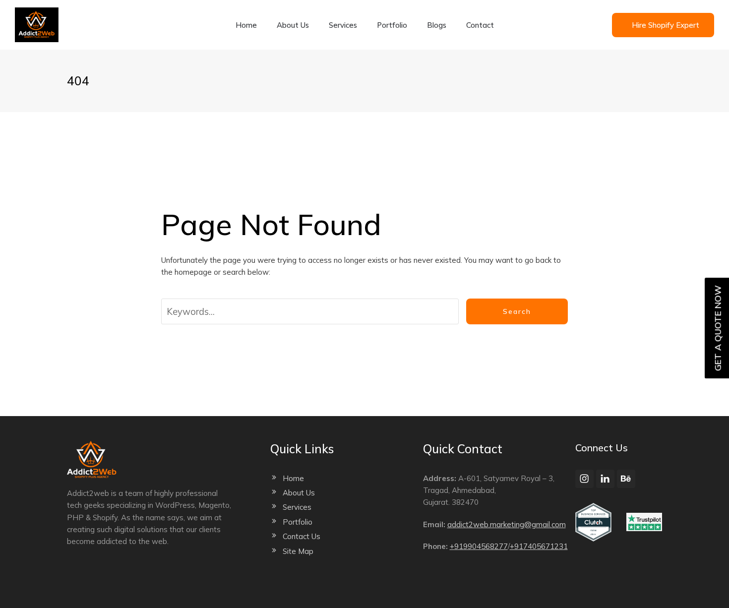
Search (517, 311)
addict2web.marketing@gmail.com (506, 524)
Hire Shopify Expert (665, 25)
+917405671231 (539, 546)
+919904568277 (479, 546)
